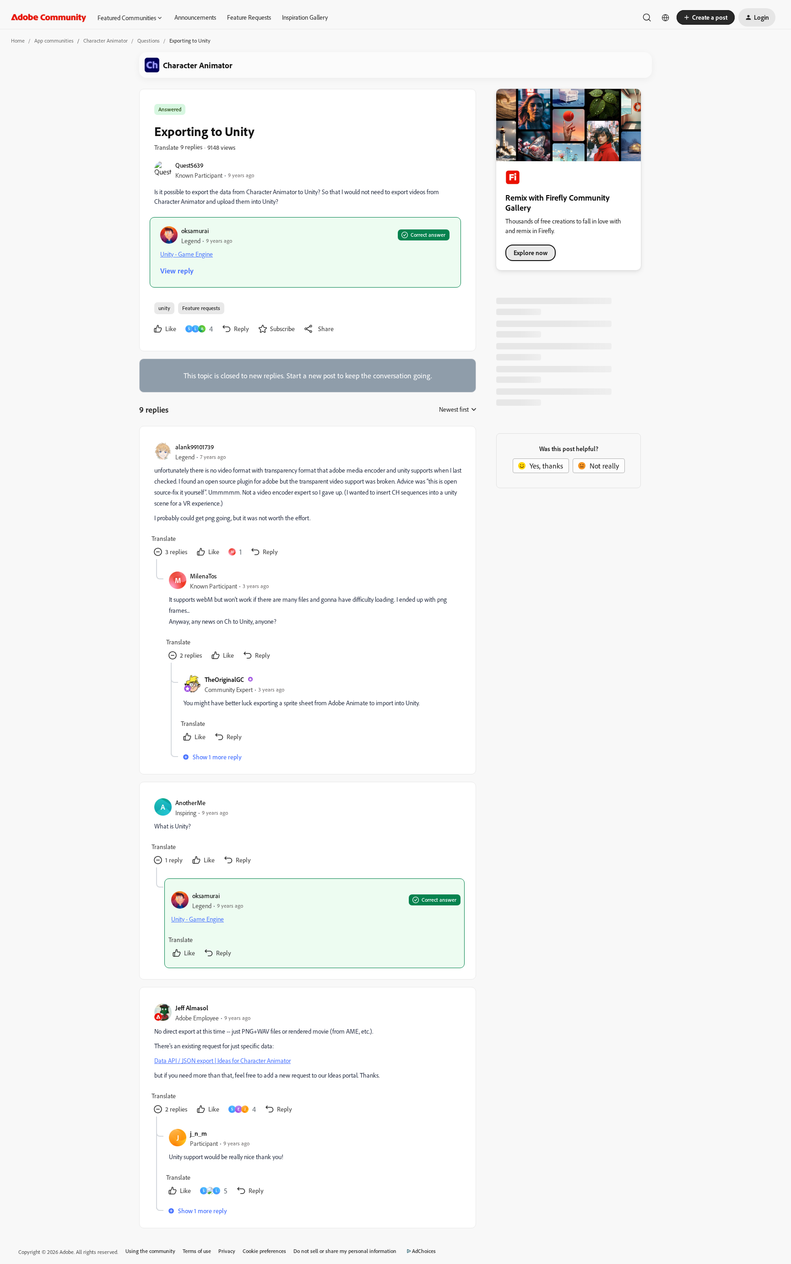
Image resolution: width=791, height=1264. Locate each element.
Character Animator (105, 40)
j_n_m (198, 1133)
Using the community (150, 1251)
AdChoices (424, 1251)
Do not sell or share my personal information (344, 1251)
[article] (307, 500)
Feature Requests (249, 17)
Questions (148, 40)
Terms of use (197, 1251)
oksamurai (195, 230)
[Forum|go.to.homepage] (49, 17)
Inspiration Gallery (305, 17)
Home (18, 40)
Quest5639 (189, 165)
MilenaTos (203, 576)
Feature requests (201, 308)
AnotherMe (190, 802)
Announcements (195, 17)
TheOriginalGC (224, 679)
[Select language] (665, 17)
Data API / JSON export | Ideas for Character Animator (222, 1060)
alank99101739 (194, 447)
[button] (706, 17)
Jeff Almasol (191, 1008)
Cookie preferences (264, 1251)
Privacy (226, 1251)
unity (164, 308)
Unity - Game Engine (186, 254)
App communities (54, 40)
